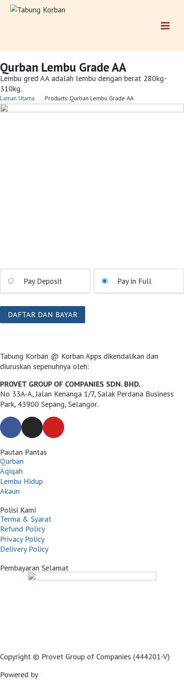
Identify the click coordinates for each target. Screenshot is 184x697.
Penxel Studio (62, 674)
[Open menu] (165, 25)
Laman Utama (17, 98)
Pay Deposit (43, 281)
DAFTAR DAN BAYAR (42, 314)
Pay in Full (134, 281)
